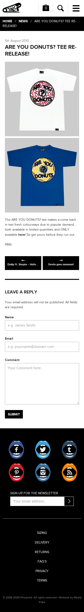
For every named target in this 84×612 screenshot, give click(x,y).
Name (9, 317)
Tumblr (69, 449)
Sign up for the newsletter (34, 493)
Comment (12, 360)
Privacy (42, 571)
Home (7, 21)
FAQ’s (42, 561)
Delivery (42, 542)
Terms (42, 580)
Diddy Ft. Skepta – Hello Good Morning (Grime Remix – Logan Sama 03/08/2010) (24, 264)
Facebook (16, 449)
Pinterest (16, 472)
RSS (69, 472)
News (23, 21)
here (21, 235)
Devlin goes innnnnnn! (61, 264)
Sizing (42, 533)
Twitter (43, 449)
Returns (42, 552)
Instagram (43, 472)
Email (9, 339)
